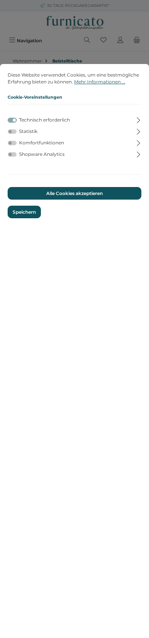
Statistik (28, 131)
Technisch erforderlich (44, 120)
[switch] (12, 131)
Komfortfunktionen (41, 143)
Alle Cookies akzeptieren (74, 193)
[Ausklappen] (138, 119)
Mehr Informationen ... (99, 82)
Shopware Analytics (42, 154)
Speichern (24, 212)
